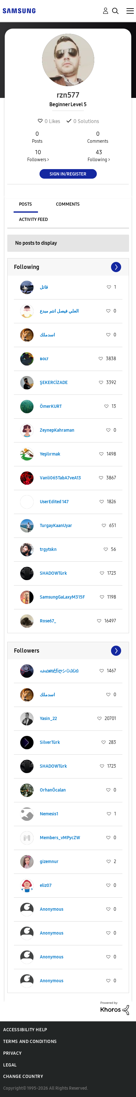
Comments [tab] (68, 204)
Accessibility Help (25, 1029)
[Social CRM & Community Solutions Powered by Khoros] (115, 1008)
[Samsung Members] (19, 10)
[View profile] (27, 287)
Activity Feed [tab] (33, 219)
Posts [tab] (25, 204)
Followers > (38, 155)
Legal (10, 1065)
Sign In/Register (68, 174)
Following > (99, 155)
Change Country (23, 1076)
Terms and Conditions (30, 1041)
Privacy (12, 1053)
